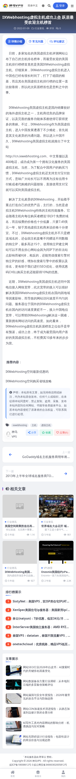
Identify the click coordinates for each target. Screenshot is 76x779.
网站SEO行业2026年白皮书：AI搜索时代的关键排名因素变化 (46, 668)
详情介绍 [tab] (16, 41)
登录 (62, 5)
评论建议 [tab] (59, 41)
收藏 (48, 432)
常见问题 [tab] (37, 41)
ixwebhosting (20, 425)
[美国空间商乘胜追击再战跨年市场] (20, 506)
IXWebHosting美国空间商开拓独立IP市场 (19, 573)
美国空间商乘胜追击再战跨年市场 (18, 527)
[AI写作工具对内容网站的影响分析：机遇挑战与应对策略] (13, 726)
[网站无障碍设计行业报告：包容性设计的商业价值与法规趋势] (13, 740)
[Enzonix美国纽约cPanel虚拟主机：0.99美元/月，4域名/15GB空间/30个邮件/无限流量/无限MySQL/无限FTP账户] (56, 552)
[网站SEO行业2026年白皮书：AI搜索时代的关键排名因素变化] (13, 670)
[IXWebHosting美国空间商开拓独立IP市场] (20, 552)
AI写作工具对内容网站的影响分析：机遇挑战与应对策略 (46, 724)
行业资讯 (39, 28)
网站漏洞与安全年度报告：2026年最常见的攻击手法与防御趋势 (46, 696)
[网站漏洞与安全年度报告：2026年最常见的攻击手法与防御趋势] (13, 698)
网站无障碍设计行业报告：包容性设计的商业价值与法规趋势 (46, 738)
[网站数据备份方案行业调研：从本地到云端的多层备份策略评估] (13, 684)
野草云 (42, 757)
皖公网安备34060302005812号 (50, 764)
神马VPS (15, 434)
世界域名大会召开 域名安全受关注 (55, 527)
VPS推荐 (48, 568)
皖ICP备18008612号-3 (21, 764)
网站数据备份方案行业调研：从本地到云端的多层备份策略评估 (46, 682)
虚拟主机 (46, 425)
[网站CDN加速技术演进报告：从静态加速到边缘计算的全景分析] (13, 712)
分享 (33, 432)
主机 (34, 425)
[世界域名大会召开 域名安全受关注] (56, 506)
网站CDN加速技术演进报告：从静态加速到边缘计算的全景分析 (46, 710)
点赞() (64, 432)
